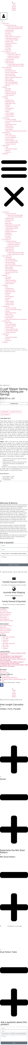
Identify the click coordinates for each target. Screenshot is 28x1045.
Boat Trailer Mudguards (11, 82)
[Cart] (2, 21)
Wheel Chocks (9, 126)
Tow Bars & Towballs (10, 119)
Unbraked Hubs (9, 31)
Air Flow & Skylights (10, 136)
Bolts (6, 98)
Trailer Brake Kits (9, 59)
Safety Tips (6, 640)
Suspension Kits (9, 61)
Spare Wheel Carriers (10, 124)
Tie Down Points (9, 116)
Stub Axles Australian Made (15, 28)
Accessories (6, 118)
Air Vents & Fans (9, 127)
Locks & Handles (9, 113)
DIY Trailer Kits (6, 51)
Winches (7, 85)
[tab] (5, 411)
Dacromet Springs (10, 74)
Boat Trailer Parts (7, 67)
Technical (5, 642)
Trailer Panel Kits (9, 62)
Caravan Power (9, 139)
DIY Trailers (6, 638)
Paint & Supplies (9, 108)
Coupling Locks (9, 100)
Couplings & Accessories (11, 38)
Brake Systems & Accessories (13, 36)
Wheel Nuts (8, 49)
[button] (14, 183)
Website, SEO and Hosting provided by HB (11, 699)
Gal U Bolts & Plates (10, 75)
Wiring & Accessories (10, 93)
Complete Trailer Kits (10, 53)
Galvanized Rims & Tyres (11, 83)
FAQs (6, 147)
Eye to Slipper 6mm (15, 350)
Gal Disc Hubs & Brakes (11, 72)
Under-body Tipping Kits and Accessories (16, 131)
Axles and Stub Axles (10, 25)
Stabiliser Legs (9, 41)
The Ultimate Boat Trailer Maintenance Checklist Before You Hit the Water (11, 656)
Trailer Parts (6, 23)
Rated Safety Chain (10, 103)
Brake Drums (8, 35)
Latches (7, 106)
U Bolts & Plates (9, 114)
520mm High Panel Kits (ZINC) (16, 66)
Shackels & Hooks (10, 101)
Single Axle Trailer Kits (14, 56)
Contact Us (8, 152)
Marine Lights (8, 79)
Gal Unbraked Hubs (10, 70)
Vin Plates (8, 48)
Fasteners (7, 105)
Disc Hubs (8, 33)
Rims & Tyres (8, 46)
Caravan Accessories (10, 137)
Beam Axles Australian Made (15, 27)
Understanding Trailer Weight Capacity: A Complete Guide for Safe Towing (12, 662)
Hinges (7, 111)
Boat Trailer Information (9, 637)
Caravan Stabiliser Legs (11, 140)
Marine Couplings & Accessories (13, 77)
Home (1, 348)
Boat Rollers (8, 69)
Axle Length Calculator (11, 149)
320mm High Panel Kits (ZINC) (16, 64)
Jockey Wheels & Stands (11, 40)
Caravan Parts (6, 132)
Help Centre (6, 145)
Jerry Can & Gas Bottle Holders (13, 121)
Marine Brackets (9, 80)
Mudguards (8, 44)
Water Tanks (8, 134)
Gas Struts (8, 109)
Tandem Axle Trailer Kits (14, 54)
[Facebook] (1, 685)
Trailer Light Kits (9, 95)
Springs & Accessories (11, 43)
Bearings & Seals (9, 30)
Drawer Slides (9, 129)
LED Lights (8, 88)
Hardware (5, 96)
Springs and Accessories (16, 348)
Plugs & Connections (10, 92)
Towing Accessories (10, 144)
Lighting (5, 87)
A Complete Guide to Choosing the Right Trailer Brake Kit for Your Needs (14, 665)
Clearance (5, 153)
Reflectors (8, 90)
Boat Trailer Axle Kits (13, 57)
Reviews (7, 150)
